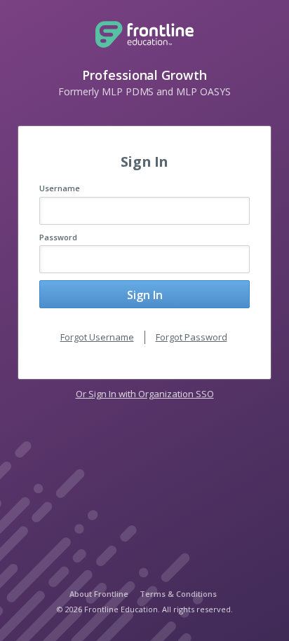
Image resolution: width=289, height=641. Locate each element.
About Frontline (98, 593)
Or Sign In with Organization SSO (145, 393)
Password (58, 237)
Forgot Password (191, 337)
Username (59, 188)
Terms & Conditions (178, 593)
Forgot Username (97, 337)
